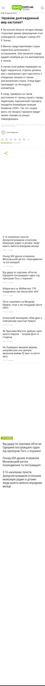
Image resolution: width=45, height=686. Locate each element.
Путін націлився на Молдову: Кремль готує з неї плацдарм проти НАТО (22, 304)
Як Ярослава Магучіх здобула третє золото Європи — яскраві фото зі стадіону (22, 334)
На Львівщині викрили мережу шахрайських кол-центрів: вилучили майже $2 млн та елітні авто (21, 352)
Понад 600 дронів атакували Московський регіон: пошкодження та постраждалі (22, 259)
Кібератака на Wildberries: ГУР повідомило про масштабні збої (20, 290)
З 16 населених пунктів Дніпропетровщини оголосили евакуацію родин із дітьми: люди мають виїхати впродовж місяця (21, 241)
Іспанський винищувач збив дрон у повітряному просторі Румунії (22, 319)
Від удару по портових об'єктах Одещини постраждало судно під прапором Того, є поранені (21, 275)
